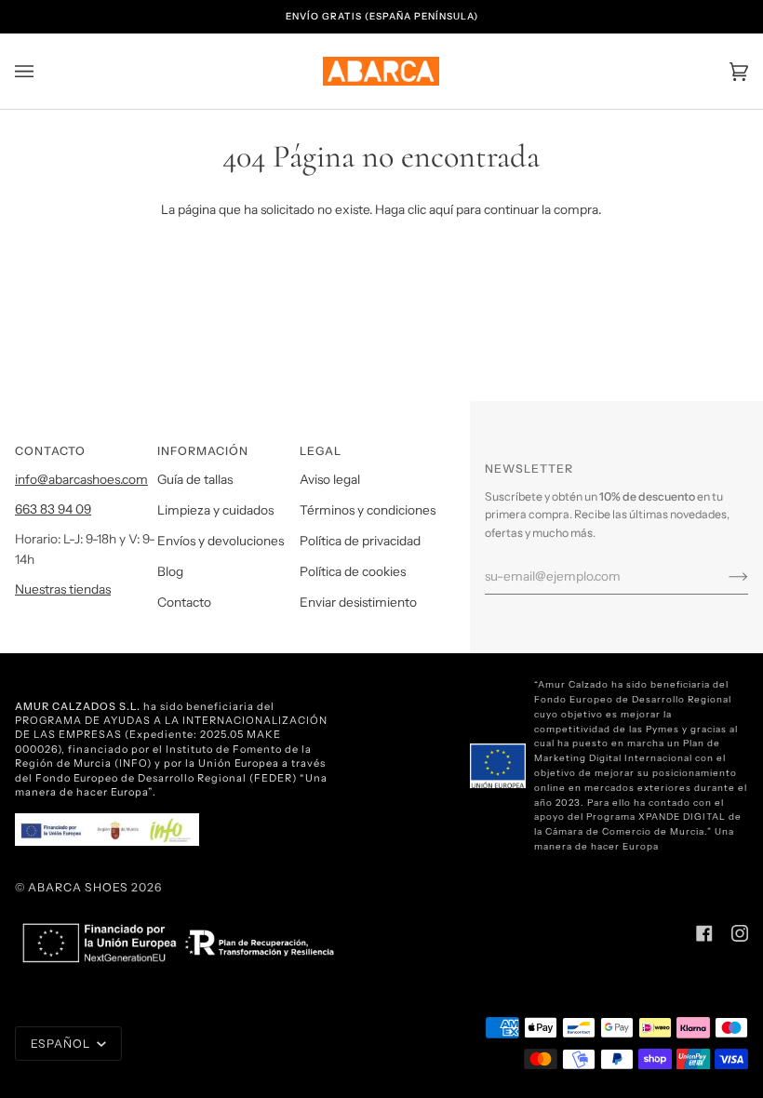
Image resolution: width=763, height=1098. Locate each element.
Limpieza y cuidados (215, 509)
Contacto (184, 602)
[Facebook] (704, 933)
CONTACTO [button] (50, 451)
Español (62, 1044)
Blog (170, 571)
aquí (441, 209)
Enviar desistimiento (358, 602)
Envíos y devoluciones (220, 540)
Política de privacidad (360, 540)
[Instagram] (739, 933)
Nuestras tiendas (63, 589)
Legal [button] (320, 451)
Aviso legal (330, 479)
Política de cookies (353, 571)
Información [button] (202, 451)
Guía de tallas (195, 479)
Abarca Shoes (78, 887)
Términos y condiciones (367, 509)
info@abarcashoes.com (81, 479)
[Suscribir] (723, 576)
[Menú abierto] (43, 71)
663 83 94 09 (53, 509)
